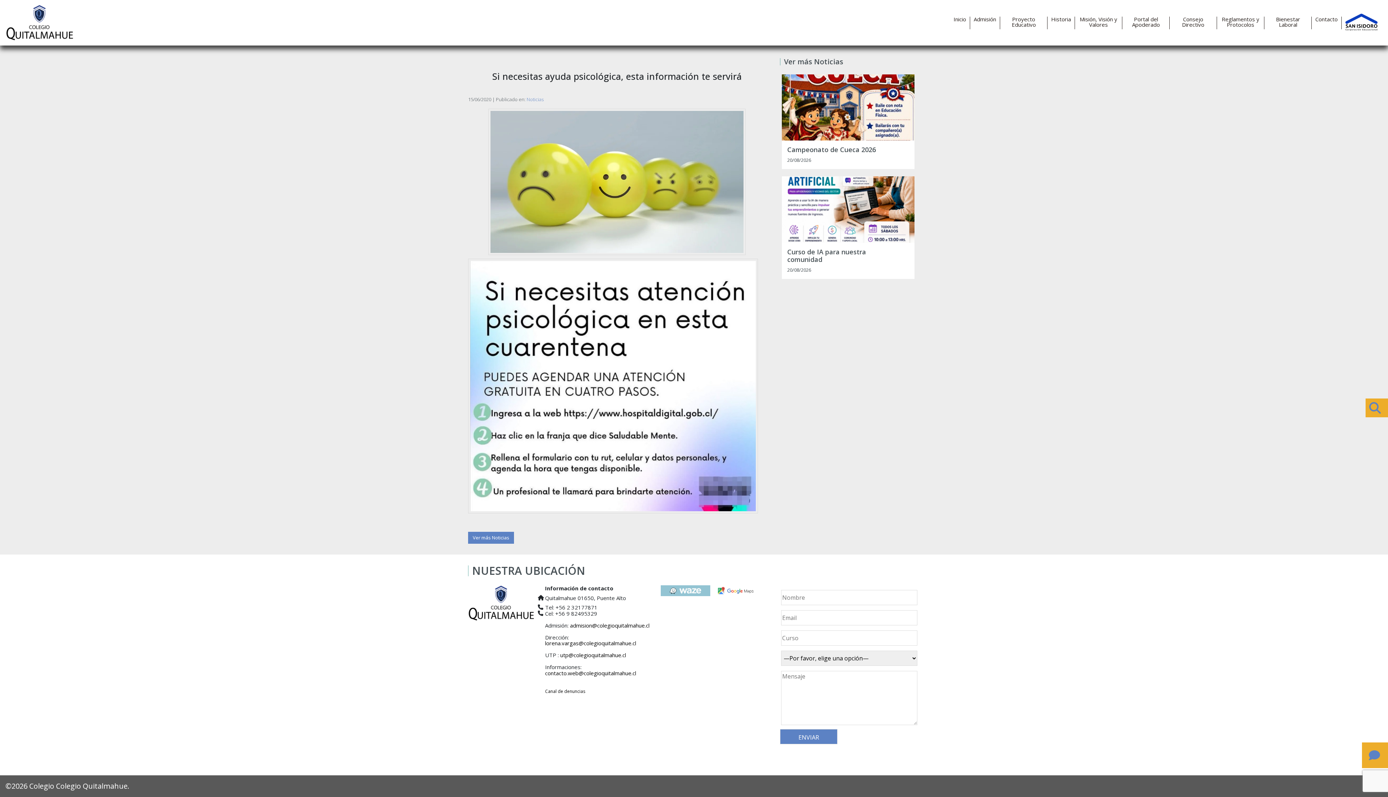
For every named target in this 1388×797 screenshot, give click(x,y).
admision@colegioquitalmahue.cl (610, 625)
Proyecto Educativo (1024, 22)
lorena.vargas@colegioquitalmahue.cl (590, 643)
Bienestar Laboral (1288, 22)
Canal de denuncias (565, 691)
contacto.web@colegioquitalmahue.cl (590, 673)
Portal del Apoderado (1146, 22)
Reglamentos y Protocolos (1240, 22)
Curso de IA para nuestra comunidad (826, 256)
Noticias (535, 99)
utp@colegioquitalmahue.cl (593, 655)
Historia (1061, 19)
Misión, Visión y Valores (1098, 22)
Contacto (1326, 19)
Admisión (985, 19)
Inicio (960, 19)
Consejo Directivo (1193, 22)
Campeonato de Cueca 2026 (831, 150)
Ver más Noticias (491, 537)
